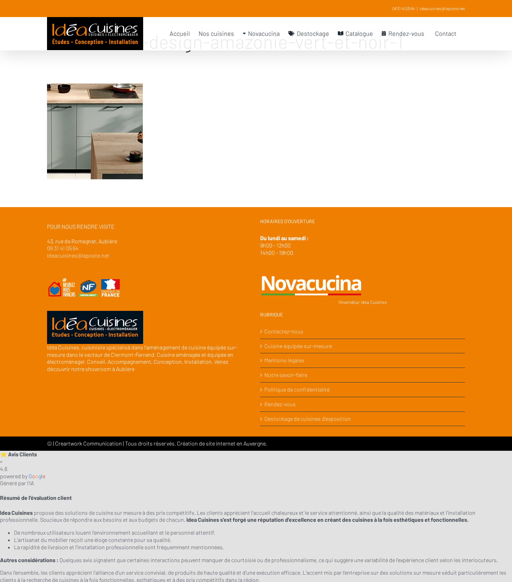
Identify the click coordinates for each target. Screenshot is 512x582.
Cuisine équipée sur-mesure (298, 346)
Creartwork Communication (89, 443)
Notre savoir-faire (285, 374)
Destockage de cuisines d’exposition (307, 418)
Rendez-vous (280, 404)
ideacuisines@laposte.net (442, 8)
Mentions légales (284, 360)
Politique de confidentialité (296, 389)
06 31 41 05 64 (403, 8)
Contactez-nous (283, 331)
